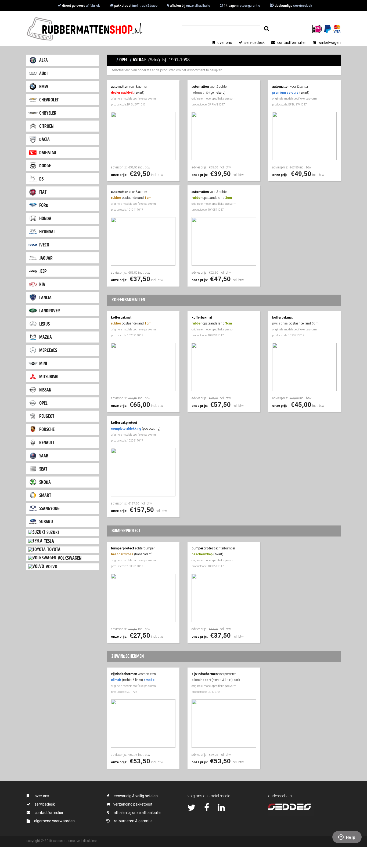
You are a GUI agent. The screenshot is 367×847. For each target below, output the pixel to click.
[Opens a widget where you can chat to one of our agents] (347, 837)
